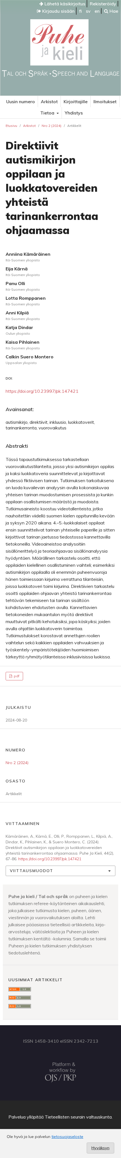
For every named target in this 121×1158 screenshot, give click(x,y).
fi (80, 11)
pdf (16, 676)
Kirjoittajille (76, 101)
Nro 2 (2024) (51, 125)
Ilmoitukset (104, 101)
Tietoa (47, 113)
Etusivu (11, 125)
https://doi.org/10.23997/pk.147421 (42, 391)
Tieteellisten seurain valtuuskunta (78, 1117)
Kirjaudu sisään (58, 11)
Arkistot (49, 101)
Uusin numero (20, 101)
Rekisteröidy (103, 3)
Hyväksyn (100, 1147)
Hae (113, 11)
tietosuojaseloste (67, 1136)
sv (88, 11)
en (97, 11)
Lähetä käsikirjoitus (64, 3)
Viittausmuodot (31, 870)
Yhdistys (74, 113)
